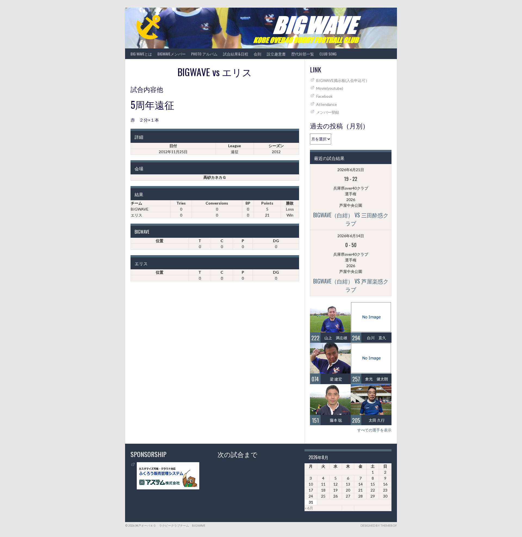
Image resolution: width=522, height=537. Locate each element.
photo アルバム (204, 54)
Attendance (326, 104)
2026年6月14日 (350, 235)
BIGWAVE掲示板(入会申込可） (342, 80)
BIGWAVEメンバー (171, 54)
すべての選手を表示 (374, 430)
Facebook (324, 96)
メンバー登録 (327, 112)
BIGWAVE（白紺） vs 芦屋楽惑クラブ (351, 285)
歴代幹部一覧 (302, 54)
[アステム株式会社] (168, 488)
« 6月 (309, 508)
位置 (159, 240)
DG (276, 240)
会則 (257, 54)
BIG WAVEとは (141, 54)
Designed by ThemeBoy (379, 525)
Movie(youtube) (329, 88)
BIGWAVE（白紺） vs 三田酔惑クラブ (351, 219)
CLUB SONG (328, 54)
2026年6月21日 (350, 169)
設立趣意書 (276, 54)
